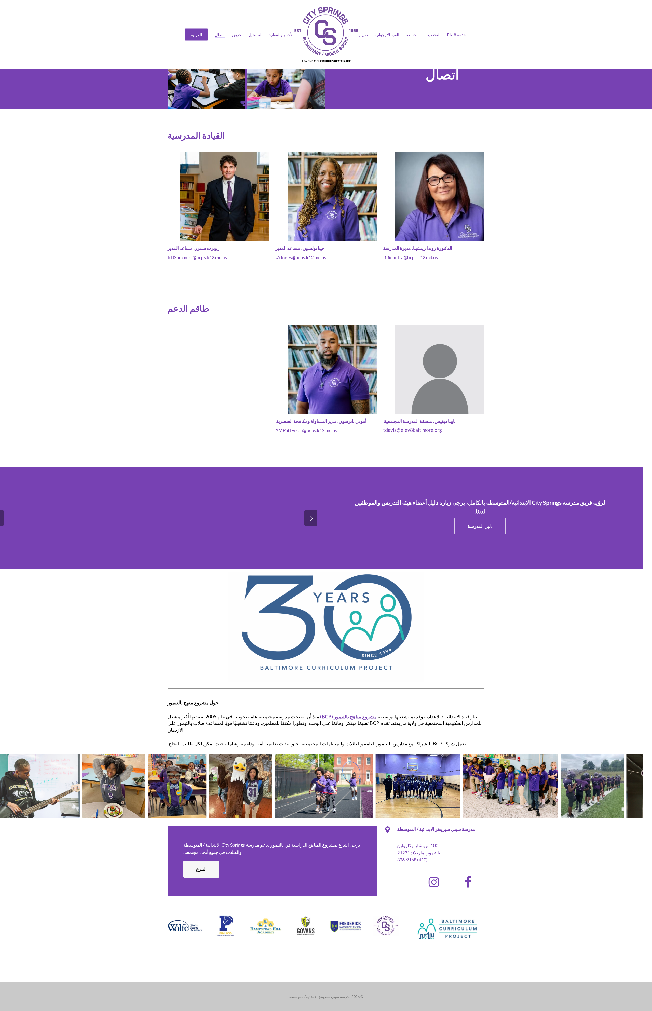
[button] (480, 526)
